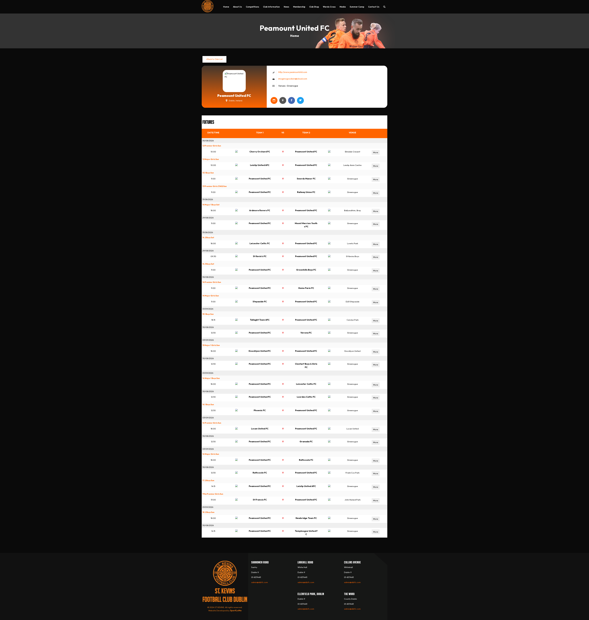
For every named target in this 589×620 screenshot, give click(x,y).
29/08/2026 (208, 217)
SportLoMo (236, 610)
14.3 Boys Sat (208, 264)
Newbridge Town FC (306, 518)
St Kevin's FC (259, 256)
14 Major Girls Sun (210, 295)
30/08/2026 (208, 140)
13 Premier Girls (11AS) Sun (214, 186)
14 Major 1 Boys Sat (210, 204)
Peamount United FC (306, 151)
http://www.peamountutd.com (292, 72)
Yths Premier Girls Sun (212, 494)
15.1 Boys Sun (208, 314)
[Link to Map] (282, 100)
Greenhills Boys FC (306, 269)
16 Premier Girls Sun (211, 423)
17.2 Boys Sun (208, 480)
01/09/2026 (207, 309)
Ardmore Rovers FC (259, 210)
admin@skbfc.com (259, 582)
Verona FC (306, 332)
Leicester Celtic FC (260, 243)
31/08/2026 (207, 199)
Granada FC (306, 441)
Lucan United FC (259, 428)
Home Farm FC (306, 288)
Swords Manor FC (306, 178)
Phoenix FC (260, 410)
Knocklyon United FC (260, 351)
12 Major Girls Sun (210, 159)
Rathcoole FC (306, 460)
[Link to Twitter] (300, 100)
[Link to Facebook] (291, 100)
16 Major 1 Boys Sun (211, 378)
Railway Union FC (306, 192)
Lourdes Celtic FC (306, 396)
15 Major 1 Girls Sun (211, 345)
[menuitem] (226, 7)
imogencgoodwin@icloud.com (292, 78)
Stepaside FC (260, 301)
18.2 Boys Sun (208, 512)
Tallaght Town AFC (259, 319)
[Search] (384, 7)
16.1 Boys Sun (208, 404)
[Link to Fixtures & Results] (274, 100)
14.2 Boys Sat (208, 237)
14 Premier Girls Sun (211, 282)
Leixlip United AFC (259, 165)
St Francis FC (260, 499)
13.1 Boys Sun (208, 173)
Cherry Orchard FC (259, 151)
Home (294, 36)
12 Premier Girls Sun (211, 146)
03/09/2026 (208, 340)
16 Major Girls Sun (210, 454)
